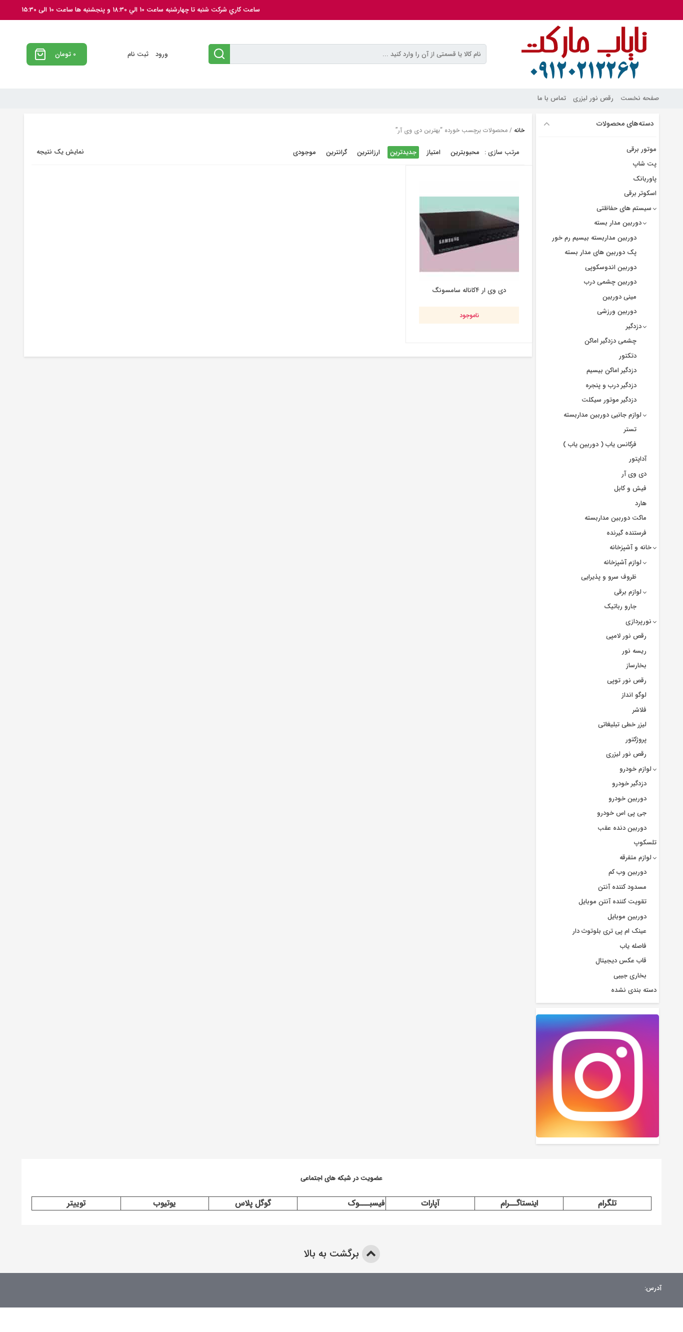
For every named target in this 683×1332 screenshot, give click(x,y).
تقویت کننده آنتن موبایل (612, 901)
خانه (519, 130)
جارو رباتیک (620, 606)
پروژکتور (636, 739)
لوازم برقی (628, 592)
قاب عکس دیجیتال (621, 960)
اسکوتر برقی (640, 193)
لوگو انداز (634, 695)
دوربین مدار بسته (618, 223)
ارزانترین (368, 152)
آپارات (431, 1203)
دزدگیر (634, 326)
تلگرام (607, 1203)
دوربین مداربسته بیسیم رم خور (594, 238)
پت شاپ (644, 164)
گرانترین (336, 152)
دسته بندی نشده (633, 990)
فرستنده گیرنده (626, 533)
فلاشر (639, 710)
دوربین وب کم (627, 872)
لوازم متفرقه (636, 857)
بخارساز (636, 665)
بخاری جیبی (630, 975)
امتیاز (433, 152)
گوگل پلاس (253, 1203)
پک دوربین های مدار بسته (600, 252)
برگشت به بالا (333, 1253)
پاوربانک (644, 179)
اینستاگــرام (519, 1203)
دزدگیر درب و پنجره (611, 385)
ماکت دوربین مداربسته (615, 518)
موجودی (304, 152)
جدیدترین (403, 152)
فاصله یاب (633, 946)
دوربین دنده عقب (622, 828)
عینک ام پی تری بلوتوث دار (609, 931)
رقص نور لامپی (626, 636)
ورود (162, 54)
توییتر (76, 1203)
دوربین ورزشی (616, 311)
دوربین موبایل (627, 916)
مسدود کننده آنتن (622, 887)
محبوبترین (465, 152)
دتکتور (627, 356)
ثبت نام (138, 54)
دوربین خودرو (627, 798)
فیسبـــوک (366, 1203)
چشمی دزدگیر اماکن (610, 341)
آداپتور (637, 459)
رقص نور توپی (626, 680)
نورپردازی (639, 621)
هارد (640, 503)
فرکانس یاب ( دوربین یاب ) (599, 444)
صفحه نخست (639, 98)
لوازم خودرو (636, 769)
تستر (630, 429)
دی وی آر (634, 474)
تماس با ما (552, 98)
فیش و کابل (630, 488)
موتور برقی (641, 149)
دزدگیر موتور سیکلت (609, 400)
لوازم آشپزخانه (623, 562)
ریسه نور (634, 651)
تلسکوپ (645, 842)
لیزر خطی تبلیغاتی (622, 724)
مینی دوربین (619, 297)
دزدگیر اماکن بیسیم (611, 370)
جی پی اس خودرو (621, 813)
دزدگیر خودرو (629, 783)
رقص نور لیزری (593, 98)
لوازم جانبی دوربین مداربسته (603, 415)
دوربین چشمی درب (610, 282)
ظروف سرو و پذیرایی (608, 577)
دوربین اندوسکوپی (610, 267)
